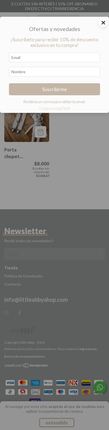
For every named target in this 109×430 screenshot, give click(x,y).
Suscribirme (54, 89)
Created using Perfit (54, 108)
